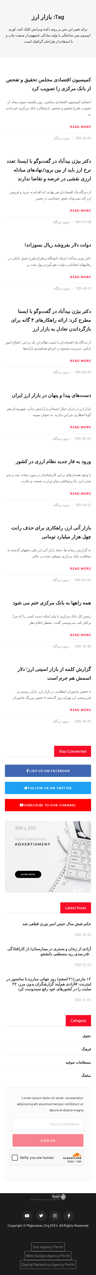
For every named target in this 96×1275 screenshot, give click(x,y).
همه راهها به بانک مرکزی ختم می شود (52, 602)
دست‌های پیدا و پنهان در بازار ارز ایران (51, 395)
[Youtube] (27, 1216)
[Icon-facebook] (69, 1216)
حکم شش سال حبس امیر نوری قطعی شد (56, 924)
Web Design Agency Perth (48, 1255)
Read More (80, 126)
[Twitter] (41, 1216)
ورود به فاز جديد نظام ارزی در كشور (53, 461)
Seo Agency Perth (48, 1246)
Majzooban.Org (38, 1225)
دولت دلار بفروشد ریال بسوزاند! (58, 244)
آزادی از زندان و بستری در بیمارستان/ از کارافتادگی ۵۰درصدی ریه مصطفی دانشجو (49, 951)
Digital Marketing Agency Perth (48, 1264)
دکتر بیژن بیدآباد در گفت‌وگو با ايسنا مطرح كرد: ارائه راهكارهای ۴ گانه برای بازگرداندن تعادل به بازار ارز (51, 319)
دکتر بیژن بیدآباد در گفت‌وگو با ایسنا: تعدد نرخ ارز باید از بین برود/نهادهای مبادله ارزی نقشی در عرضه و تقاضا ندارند (49, 169)
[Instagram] (55, 1216)
